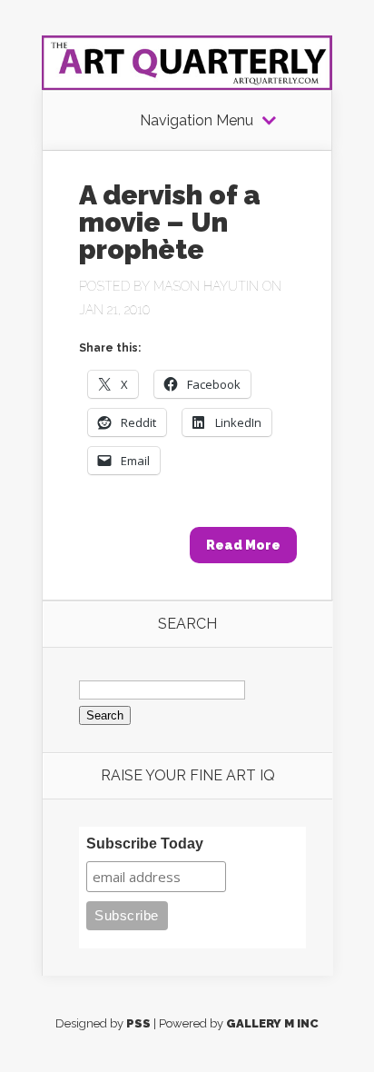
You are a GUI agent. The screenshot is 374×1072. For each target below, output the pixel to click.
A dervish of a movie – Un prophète (170, 222)
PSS (138, 1023)
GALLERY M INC (272, 1023)
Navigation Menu (196, 121)
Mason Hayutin (206, 286)
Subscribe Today (144, 843)
